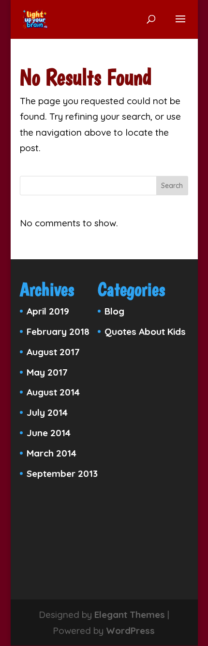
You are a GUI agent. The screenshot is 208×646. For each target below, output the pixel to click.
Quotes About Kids (145, 331)
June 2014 (49, 433)
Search (172, 185)
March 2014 (51, 453)
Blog (114, 311)
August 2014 (53, 392)
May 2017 (47, 372)
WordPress (130, 630)
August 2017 (53, 352)
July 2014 (47, 412)
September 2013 (62, 473)
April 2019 (48, 311)
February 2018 (58, 331)
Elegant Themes (129, 614)
